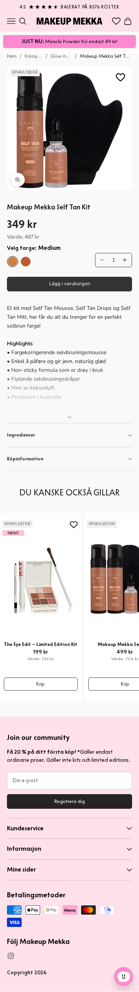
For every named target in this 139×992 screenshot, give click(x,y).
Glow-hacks (61, 56)
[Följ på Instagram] (11, 956)
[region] (69, 5)
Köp (40, 684)
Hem (12, 56)
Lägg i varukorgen (69, 283)
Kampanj (33, 56)
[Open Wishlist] (116, 21)
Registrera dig (69, 801)
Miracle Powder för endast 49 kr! (69, 41)
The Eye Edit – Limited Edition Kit (40, 644)
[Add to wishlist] (120, 77)
